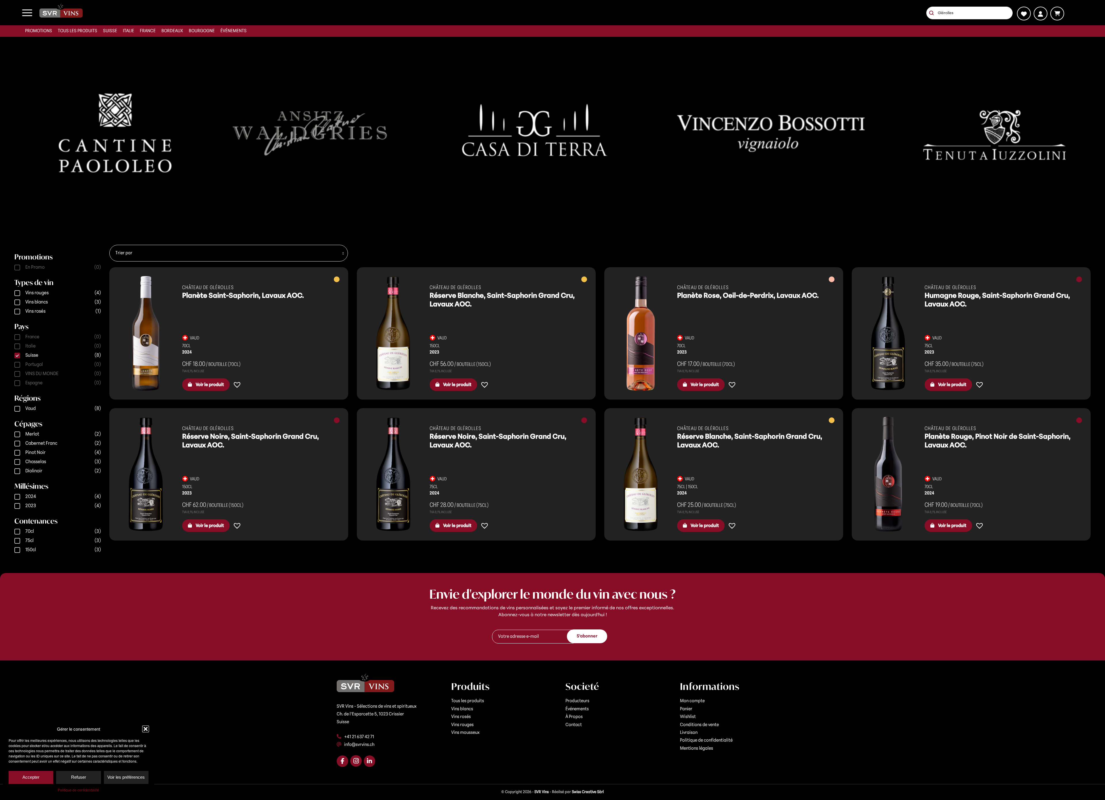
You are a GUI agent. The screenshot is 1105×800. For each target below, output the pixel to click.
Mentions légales (696, 748)
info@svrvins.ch (359, 744)
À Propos (574, 717)
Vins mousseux (465, 732)
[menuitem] (38, 31)
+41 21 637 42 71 (359, 737)
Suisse (110, 31)
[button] (145, 729)
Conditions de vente (699, 725)
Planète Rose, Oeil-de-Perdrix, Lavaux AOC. (748, 296)
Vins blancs (462, 709)
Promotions (38, 31)
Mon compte (692, 701)
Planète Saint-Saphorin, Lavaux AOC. (243, 296)
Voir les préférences (126, 777)
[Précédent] (5, 133)
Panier (686, 709)
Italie (128, 31)
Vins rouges (462, 725)
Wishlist (688, 717)
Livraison (689, 732)
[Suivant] (1100, 133)
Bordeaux (172, 31)
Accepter (30, 777)
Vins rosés (461, 717)
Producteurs (577, 701)
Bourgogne (202, 31)
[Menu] (27, 12)
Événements (233, 31)
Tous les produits (77, 31)
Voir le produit (209, 385)
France (148, 31)
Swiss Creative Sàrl (588, 792)
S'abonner (587, 636)
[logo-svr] (61, 11)
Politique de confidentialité (78, 789)
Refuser (78, 777)
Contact (573, 725)
